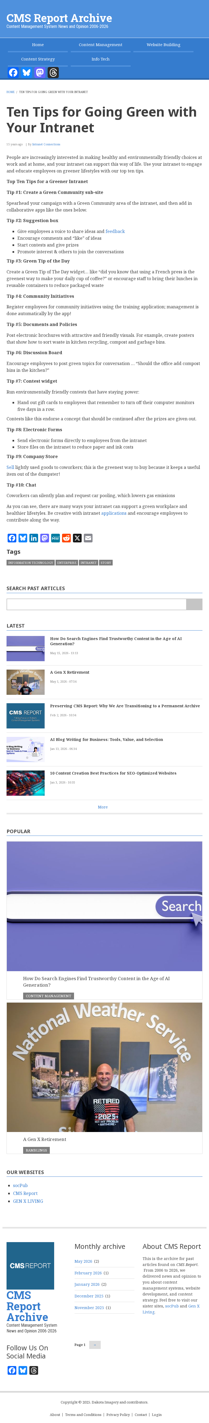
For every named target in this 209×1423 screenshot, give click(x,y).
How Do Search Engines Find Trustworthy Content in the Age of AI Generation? (116, 641)
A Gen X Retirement (69, 672)
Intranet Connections (46, 144)
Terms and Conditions (83, 1414)
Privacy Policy (118, 1414)
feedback (115, 231)
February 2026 (88, 1272)
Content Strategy (38, 59)
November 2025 (89, 1307)
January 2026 (87, 1284)
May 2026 (83, 1261)
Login (157, 1414)
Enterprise (66, 563)
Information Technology (30, 563)
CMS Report (25, 1193)
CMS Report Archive (59, 18)
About (55, 1414)
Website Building (163, 44)
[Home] (30, 1265)
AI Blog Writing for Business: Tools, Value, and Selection (106, 739)
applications (114, 513)
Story (106, 563)
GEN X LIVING (28, 1201)
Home (38, 44)
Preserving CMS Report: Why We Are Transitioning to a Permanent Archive (125, 705)
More (103, 807)
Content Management (100, 44)
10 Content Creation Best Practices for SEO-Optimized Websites (113, 773)
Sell (10, 467)
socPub (20, 1185)
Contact (141, 1414)
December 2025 (89, 1296)
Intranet (89, 563)
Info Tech (101, 59)
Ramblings (36, 1150)
